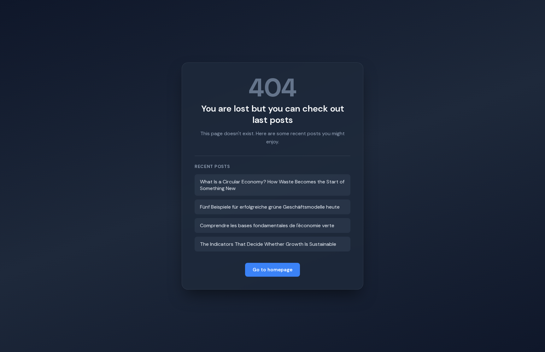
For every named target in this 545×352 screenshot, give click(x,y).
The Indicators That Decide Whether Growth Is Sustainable (268, 244)
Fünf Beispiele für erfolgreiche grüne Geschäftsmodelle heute (270, 207)
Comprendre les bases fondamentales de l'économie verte (267, 225)
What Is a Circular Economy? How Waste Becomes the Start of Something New (272, 185)
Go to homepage (272, 270)
